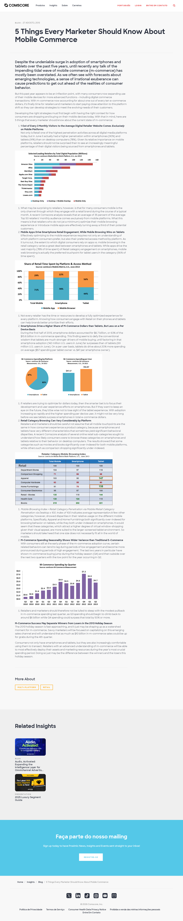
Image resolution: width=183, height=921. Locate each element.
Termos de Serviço (55, 909)
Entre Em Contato (92, 912)
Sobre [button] (65, 5)
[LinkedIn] (78, 896)
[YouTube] (105, 896)
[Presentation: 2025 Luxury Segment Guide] (30, 782)
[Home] (17, 7)
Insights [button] (53, 5)
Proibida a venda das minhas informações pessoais (135, 909)
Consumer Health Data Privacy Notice (87, 909)
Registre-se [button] (91, 857)
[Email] (114, 896)
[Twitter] (69, 896)
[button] (124, 7)
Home (20, 882)
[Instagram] (96, 896)
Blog (18, 23)
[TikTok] (87, 896)
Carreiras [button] (76, 5)
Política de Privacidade (30, 909)
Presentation (23, 794)
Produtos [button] (40, 5)
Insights (31, 882)
